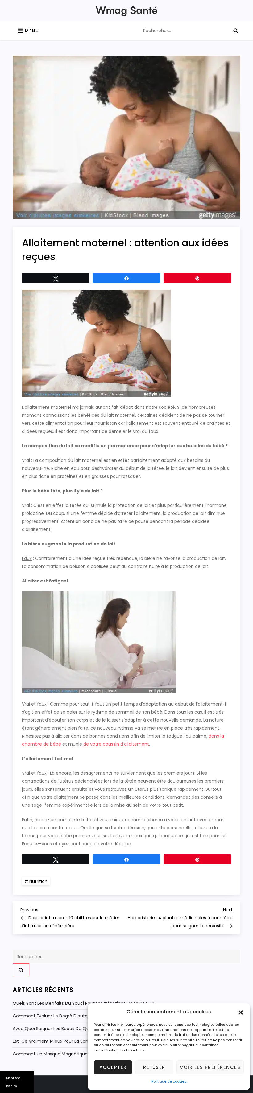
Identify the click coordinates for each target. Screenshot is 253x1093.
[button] (241, 1012)
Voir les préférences (210, 1067)
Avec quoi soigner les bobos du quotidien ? (60, 1028)
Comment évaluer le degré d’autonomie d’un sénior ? (72, 1016)
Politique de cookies (168, 1081)
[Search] (236, 30)
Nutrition (38, 881)
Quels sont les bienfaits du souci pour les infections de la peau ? (83, 1003)
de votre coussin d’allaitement (116, 744)
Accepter (113, 1067)
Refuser (154, 1067)
